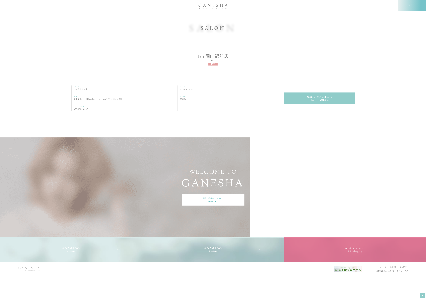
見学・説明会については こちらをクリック (213, 199)
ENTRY (408, 6)
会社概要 (393, 267)
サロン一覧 (382, 267)
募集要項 (403, 267)
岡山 (213, 61)
